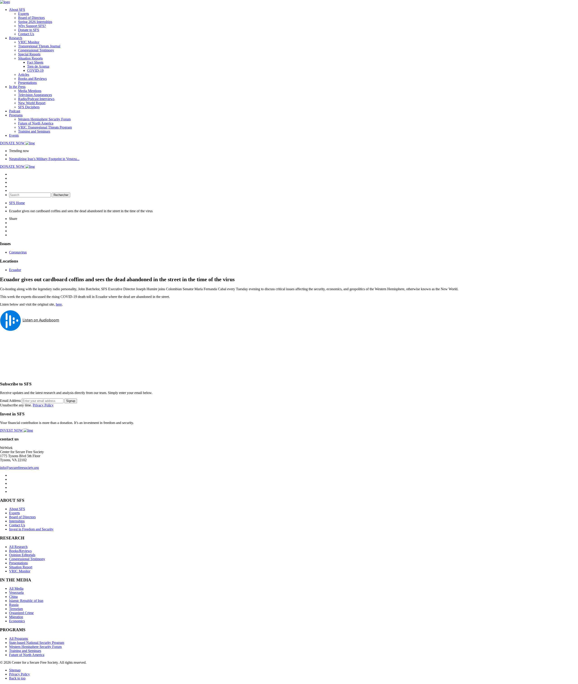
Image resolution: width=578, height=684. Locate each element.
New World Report (31, 103)
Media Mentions (29, 91)
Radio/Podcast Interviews (36, 99)
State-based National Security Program (36, 643)
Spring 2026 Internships (35, 22)
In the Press (17, 87)
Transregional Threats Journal (39, 46)
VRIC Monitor (28, 42)
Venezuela (16, 592)
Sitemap (15, 670)
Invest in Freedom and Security (31, 529)
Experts (23, 14)
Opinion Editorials (22, 555)
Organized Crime (21, 613)
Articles (23, 74)
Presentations (27, 83)
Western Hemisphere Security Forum (44, 119)
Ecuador (15, 270)
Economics (17, 621)
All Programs (18, 638)
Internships (17, 521)
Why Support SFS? (32, 26)
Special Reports (29, 54)
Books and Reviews (32, 79)
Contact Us (26, 34)
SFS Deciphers (29, 107)
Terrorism (16, 609)
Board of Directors (31, 18)
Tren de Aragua (38, 66)
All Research (18, 547)
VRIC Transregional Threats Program (45, 127)
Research (15, 38)
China (13, 597)
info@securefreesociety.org (19, 468)
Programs (16, 115)
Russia (14, 605)
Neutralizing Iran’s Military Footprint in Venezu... (44, 159)
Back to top (17, 678)
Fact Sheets (35, 62)
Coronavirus (18, 252)
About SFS (17, 10)
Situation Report (20, 567)
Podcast (14, 111)
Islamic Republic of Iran (26, 601)
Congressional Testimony (36, 50)
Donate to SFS (28, 30)
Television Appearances (35, 95)
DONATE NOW (13, 143)
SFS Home (17, 203)
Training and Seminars (34, 131)
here (59, 304)
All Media (16, 588)
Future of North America (35, 123)
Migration (16, 617)
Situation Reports (30, 58)
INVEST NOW (12, 430)
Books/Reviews (20, 551)
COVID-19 (35, 70)
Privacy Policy (43, 405)
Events (14, 135)
